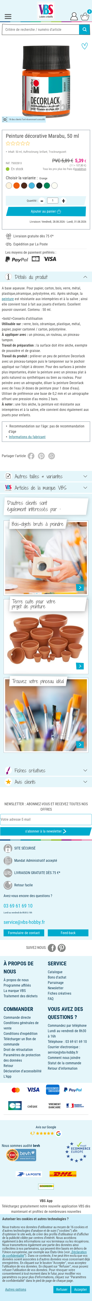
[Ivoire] (9, 185)
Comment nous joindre (64, 1058)
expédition (80, 169)
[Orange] (16, 185)
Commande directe (17, 1017)
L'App (7, 1076)
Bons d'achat (57, 977)
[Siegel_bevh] (21, 1154)
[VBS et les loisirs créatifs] (46, 11)
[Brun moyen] (24, 185)
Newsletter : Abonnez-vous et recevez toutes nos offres (46, 807)
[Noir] (39, 185)
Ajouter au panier (43, 211)
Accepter (80, 1289)
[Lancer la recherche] (84, 29)
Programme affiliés (17, 985)
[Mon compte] (74, 16)
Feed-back (68, 933)
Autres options (15, 1289)
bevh (36, 1146)
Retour (8, 1066)
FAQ (51, 999)
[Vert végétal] (47, 185)
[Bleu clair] (32, 185)
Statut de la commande (64, 1063)
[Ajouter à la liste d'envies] (84, 46)
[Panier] (84, 16)
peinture (8, 299)
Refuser (61, 1289)
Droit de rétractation (18, 1050)
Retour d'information (62, 1068)
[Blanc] (54, 185)
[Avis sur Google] (46, 1131)
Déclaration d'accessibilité (23, 1071)
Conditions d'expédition (21, 1033)
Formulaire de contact (24, 933)
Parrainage (56, 983)
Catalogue (55, 972)
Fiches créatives (59, 993)
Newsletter (55, 988)
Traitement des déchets (21, 996)
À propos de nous (16, 980)
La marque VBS (15, 991)
